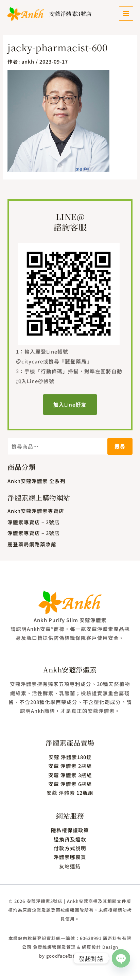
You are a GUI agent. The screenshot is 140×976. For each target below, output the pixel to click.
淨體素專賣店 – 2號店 (33, 522)
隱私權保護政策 (70, 830)
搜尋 (120, 446)
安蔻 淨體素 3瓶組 (70, 774)
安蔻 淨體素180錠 (70, 756)
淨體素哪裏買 (70, 856)
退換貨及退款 (70, 839)
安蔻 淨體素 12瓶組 (70, 792)
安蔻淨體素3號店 (70, 14)
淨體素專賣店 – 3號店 (33, 532)
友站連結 (70, 866)
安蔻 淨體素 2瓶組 (70, 765)
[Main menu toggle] (126, 13)
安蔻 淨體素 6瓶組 (70, 783)
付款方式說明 (70, 848)
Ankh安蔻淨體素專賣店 (35, 510)
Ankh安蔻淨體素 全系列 (36, 480)
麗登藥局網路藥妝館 (31, 544)
